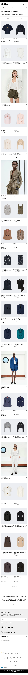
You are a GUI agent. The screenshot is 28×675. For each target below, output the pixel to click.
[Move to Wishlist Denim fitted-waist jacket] (26, 436)
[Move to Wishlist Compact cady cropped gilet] (26, 62)
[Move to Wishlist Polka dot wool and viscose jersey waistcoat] (26, 269)
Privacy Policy (10, 622)
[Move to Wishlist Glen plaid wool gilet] (26, 219)
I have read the (7, 622)
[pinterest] (20, 658)
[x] (11, 658)
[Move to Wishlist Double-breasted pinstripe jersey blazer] (26, 195)
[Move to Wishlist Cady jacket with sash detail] (13, 62)
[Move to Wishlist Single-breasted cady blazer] (13, 153)
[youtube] (14, 658)
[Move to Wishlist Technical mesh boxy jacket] (26, 39)
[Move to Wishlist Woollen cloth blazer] (26, 386)
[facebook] (8, 658)
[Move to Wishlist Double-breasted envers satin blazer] (13, 343)
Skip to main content (5, 0)
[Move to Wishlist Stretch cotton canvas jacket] (13, 501)
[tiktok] (17, 658)
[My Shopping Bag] (23, 4)
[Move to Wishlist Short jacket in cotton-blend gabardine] (26, 153)
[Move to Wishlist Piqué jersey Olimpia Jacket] (26, 104)
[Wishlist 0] (20, 4)
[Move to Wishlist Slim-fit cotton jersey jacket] (13, 39)
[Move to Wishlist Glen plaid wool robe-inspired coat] (13, 219)
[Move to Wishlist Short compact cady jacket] (26, 477)
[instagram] (4, 658)
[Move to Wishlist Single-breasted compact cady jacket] (13, 318)
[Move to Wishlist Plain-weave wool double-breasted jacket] (13, 244)
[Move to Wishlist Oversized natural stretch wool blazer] (13, 525)
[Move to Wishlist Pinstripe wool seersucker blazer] (26, 318)
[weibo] (23, 658)
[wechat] (14, 661)
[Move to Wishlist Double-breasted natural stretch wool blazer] (13, 128)
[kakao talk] (11, 661)
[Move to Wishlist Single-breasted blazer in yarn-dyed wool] (26, 244)
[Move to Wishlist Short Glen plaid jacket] (13, 436)
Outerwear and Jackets (5, 14)
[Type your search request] (26, 7)
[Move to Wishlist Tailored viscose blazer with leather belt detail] (13, 576)
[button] (7, 18)
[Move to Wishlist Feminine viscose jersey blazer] (13, 551)
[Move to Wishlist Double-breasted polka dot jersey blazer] (13, 269)
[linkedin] (17, 661)
